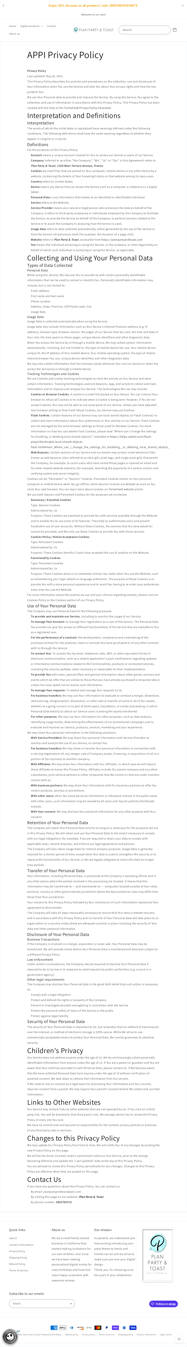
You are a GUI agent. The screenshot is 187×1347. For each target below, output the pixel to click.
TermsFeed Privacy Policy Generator (87, 108)
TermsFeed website (121, 489)
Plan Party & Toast (32, 1334)
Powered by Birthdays (51, 1334)
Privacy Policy (17, 1251)
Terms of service (106, 1334)
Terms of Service (18, 1270)
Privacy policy (89, 1334)
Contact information (146, 1334)
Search (13, 1238)
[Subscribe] (71, 1303)
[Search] (166, 30)
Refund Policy (17, 1264)
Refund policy (71, 1334)
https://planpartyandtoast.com (121, 240)
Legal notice (166, 1334)
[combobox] (145, 30)
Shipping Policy (18, 1257)
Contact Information (21, 1244)
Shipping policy (125, 1334)
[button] (31, 26)
